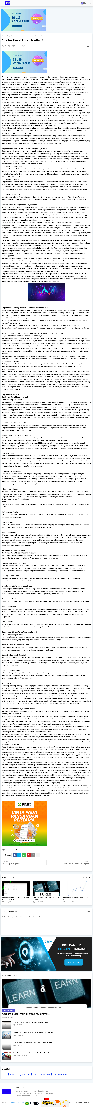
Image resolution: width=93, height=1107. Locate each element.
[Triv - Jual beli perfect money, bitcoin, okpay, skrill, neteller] (46, 971)
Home (4, 36)
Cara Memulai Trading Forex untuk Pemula (46, 898)
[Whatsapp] (24, 855)
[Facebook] (15, 855)
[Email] (33, 855)
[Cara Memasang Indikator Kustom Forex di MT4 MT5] (6, 1025)
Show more (86, 878)
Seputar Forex (12, 36)
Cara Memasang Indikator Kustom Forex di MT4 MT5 (15, 898)
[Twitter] (19, 855)
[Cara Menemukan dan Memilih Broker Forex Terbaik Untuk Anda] (6, 1056)
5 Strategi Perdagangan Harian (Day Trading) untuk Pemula (33, 1032)
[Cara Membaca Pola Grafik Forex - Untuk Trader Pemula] (6, 1046)
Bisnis (5, 1074)
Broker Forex (14, 1074)
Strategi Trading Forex (60, 1074)
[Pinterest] (29, 855)
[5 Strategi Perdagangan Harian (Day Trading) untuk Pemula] (6, 1035)
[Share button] (38, 855)
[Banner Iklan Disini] (46, 1103)
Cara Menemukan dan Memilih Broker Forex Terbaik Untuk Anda (35, 1053)
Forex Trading (26, 1074)
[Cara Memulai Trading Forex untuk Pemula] (46, 993)
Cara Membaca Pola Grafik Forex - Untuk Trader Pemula (76, 898)
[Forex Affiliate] (23, 31)
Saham (35, 1074)
